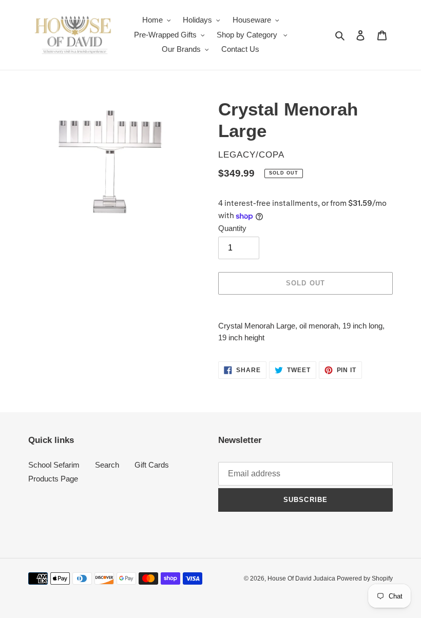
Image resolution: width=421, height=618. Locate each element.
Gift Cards (152, 464)
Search (107, 464)
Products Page (53, 478)
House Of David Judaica (302, 578)
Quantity (232, 228)
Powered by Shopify (365, 578)
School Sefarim (54, 464)
